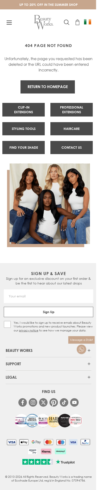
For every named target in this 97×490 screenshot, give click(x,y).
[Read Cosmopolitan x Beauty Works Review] (48, 420)
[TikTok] (64, 402)
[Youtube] (74, 402)
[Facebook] (22, 402)
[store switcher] (87, 22)
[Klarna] (46, 451)
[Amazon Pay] (32, 451)
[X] (43, 402)
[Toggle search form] (66, 22)
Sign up (48, 312)
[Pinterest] (53, 402)
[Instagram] (33, 402)
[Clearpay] (60, 451)
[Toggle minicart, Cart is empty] (77, 22)
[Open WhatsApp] (81, 349)
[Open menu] (9, 22)
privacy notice (28, 330)
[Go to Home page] (44, 22)
